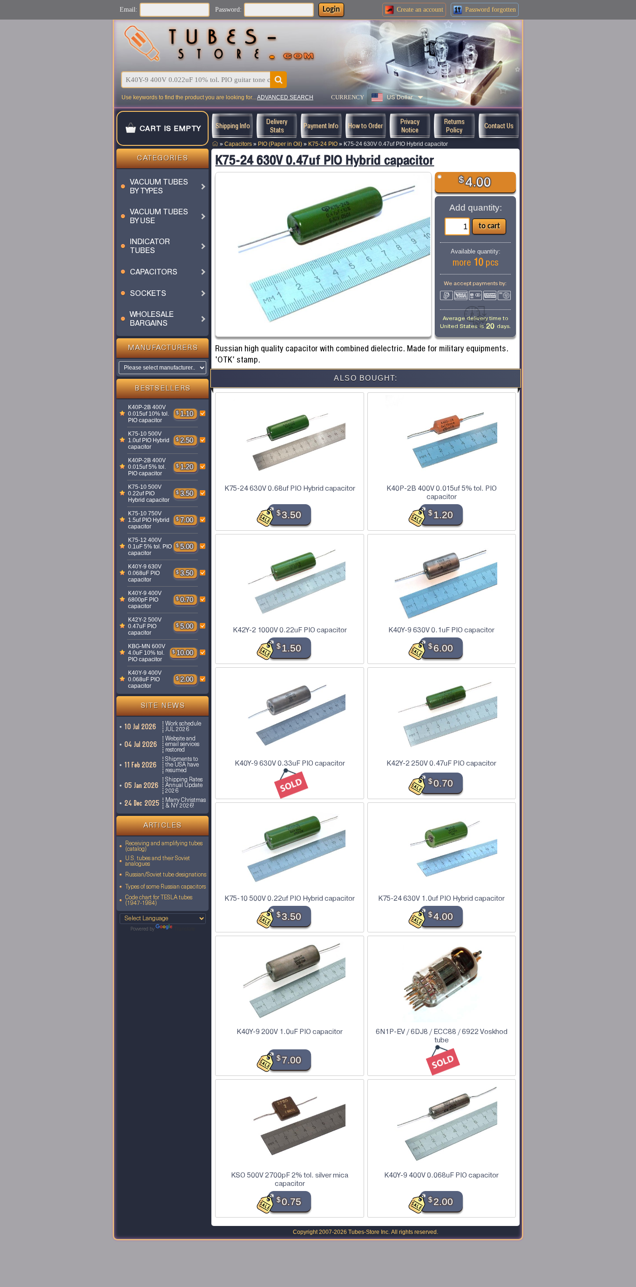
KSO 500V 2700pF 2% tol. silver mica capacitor (289, 1179)
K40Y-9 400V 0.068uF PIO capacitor (145, 679)
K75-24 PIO (323, 144)
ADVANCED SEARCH (285, 97)
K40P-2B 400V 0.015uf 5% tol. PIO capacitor (147, 467)
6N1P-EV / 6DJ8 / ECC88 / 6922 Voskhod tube (441, 1035)
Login (331, 10)
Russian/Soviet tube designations (165, 875)
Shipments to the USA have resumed (182, 765)
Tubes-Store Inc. (369, 1232)
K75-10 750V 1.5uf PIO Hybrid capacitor (148, 520)
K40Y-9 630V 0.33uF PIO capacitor (290, 763)
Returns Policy (454, 125)
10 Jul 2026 (140, 727)
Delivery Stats (276, 125)
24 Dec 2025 (142, 803)
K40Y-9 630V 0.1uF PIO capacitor (441, 630)
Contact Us (499, 126)
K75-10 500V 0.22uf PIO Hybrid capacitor (148, 493)
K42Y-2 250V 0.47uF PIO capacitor (441, 763)
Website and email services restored (182, 744)
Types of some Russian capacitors (165, 887)
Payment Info (321, 126)
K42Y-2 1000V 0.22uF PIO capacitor (290, 630)
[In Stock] (122, 414)
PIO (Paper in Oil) (280, 144)
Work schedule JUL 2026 (183, 726)
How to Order (365, 126)
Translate (184, 929)
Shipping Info (232, 126)
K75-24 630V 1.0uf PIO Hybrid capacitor (441, 898)
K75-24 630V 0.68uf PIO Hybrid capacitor (289, 488)
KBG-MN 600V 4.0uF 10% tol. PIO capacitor (146, 653)
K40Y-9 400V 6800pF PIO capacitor (145, 599)
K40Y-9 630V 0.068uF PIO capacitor (145, 573)
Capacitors (238, 144)
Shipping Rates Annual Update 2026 (184, 785)
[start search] (278, 79)
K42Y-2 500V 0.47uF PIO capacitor (145, 626)
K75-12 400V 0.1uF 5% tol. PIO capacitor (150, 546)
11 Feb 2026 (141, 765)
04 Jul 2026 (141, 744)
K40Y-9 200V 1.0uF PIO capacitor (290, 1031)
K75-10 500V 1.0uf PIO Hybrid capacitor (148, 440)
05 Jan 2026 (142, 785)
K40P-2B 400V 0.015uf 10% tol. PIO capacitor (148, 414)
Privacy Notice (409, 125)
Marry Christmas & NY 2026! (185, 803)
